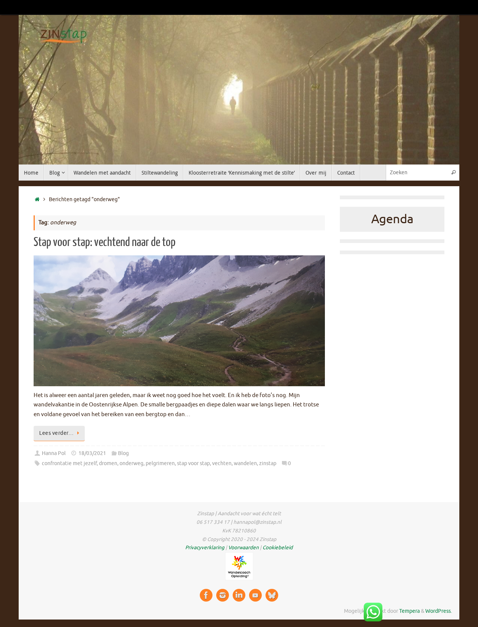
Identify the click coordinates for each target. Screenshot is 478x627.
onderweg (131, 463)
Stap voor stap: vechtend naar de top (105, 242)
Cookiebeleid (278, 547)
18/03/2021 (92, 453)
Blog (123, 453)
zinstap (267, 463)
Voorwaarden (243, 547)
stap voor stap (193, 463)
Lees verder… (56, 433)
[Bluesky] (272, 595)
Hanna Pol (54, 453)
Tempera (409, 611)
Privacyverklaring (204, 547)
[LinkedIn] (239, 595)
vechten (222, 463)
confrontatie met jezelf (69, 463)
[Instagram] (222, 595)
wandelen (245, 463)
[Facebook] (206, 595)
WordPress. (438, 611)
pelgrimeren (160, 463)
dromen (108, 463)
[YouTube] (255, 595)
